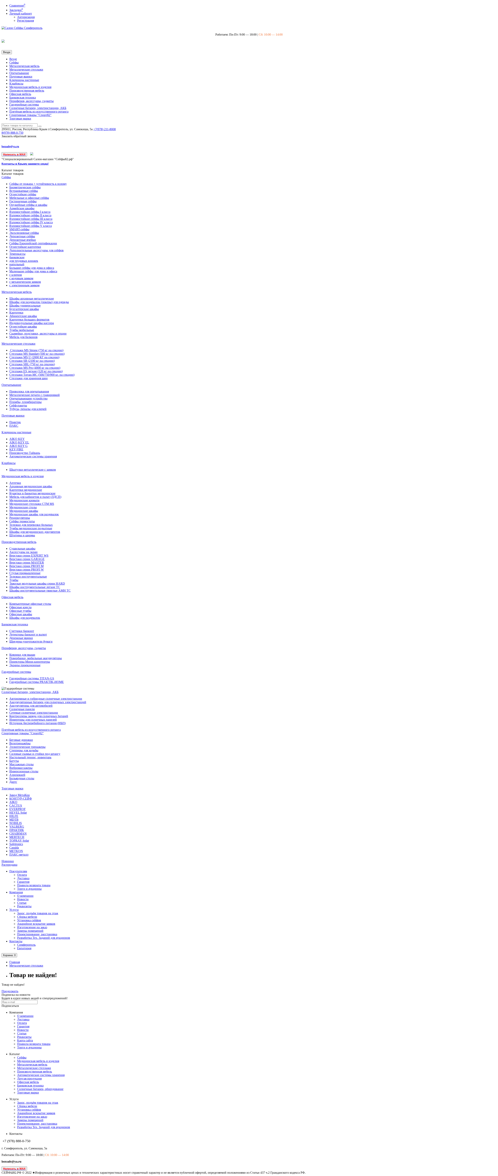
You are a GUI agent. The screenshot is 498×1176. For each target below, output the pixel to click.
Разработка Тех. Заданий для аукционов (43, 937)
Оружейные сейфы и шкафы (28, 204)
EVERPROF (17, 809)
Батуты (14, 760)
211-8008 (104, 129)
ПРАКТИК (16, 830)
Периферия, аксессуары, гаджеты (31, 101)
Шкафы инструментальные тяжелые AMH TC (40, 590)
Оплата (22, 874)
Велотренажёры (20, 743)
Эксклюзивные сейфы (24, 232)
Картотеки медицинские (25, 489)
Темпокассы (17, 253)
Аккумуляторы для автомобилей (31, 705)
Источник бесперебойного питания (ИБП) (37, 723)
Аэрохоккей (17, 774)
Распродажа (9, 864)
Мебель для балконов (23, 337)
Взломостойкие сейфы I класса (29, 211)
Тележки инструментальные (28, 576)
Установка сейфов (29, 920)
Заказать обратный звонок (19, 136)
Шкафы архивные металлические (31, 298)
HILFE (13, 816)
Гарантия (23, 881)
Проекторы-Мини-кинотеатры (29, 661)
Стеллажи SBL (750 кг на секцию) (32, 364)
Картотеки (16, 312)
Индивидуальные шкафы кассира (31, 323)
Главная (14, 962)
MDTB (13, 819)
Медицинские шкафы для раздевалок (34, 514)
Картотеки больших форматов (29, 319)
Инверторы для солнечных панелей (33, 719)
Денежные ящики (21, 638)
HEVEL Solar (18, 812)
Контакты (15, 941)
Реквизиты (24, 906)
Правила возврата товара (33, 885)
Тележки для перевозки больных (31, 524)
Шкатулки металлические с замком (32, 469)
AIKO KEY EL (19, 442)
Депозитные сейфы (22, 236)
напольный (16, 264)
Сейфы (14, 62)
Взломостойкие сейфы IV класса (31, 222)
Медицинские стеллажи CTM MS (31, 503)
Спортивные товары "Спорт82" (30, 115)
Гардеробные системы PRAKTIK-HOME (36, 682)
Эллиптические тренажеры (27, 746)
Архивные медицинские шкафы (30, 486)
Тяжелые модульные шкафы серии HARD (37, 583)
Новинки (8, 861)
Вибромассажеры (20, 767)
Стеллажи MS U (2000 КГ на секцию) (34, 357)
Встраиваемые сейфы (23, 190)
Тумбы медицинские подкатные (30, 528)
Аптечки (15, 482)
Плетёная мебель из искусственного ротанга (38, 111)
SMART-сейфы (19, 229)
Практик (15, 422)
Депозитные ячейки (22, 239)
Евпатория (24, 948)
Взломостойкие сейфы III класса (30, 218)
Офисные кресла (20, 607)
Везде (13, 59)
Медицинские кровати (24, 500)
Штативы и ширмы (22, 535)
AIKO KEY (17, 439)
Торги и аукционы (29, 888)
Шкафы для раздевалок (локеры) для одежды (39, 302)
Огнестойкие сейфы (22, 194)
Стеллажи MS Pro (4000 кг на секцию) (34, 367)
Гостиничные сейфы (23, 201)
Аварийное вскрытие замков (36, 923)
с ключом (15, 274)
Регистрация (25, 20)
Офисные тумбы (20, 610)
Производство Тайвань (24, 453)
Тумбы (13, 580)
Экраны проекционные (24, 665)
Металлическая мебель (24, 66)
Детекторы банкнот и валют (28, 634)
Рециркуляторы (19, 517)
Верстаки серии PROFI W (26, 569)
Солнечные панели (22, 709)
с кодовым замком (21, 278)
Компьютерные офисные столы (30, 603)
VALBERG (16, 826)
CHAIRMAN (18, 833)
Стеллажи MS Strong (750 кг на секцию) (36, 350)
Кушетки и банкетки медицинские (32, 493)
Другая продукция (29, 1078)
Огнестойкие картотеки (25, 246)
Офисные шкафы (20, 614)
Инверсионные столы (23, 771)
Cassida (14, 847)
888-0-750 (12, 132)
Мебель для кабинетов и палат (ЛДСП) (35, 496)
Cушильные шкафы (22, 548)
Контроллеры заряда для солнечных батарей (38, 716)
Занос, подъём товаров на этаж (37, 913)
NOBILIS (15, 823)
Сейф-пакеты (18, 405)
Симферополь (26, 944)
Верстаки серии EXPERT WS (28, 555)
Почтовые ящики (20, 76)
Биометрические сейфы (25, 187)
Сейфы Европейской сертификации (33, 243)
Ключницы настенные (24, 80)
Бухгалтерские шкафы (24, 309)
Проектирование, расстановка (37, 934)
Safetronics (16, 844)
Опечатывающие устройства (28, 398)
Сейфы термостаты (22, 521)
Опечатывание (19, 73)
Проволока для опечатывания (29, 391)
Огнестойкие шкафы (23, 326)
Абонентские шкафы (23, 316)
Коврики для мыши (22, 654)
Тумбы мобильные (21, 330)
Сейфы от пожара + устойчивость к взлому (38, 183)
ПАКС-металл (18, 854)
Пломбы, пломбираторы (25, 402)
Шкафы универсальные (25, 305)
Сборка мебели (27, 916)
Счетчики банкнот (21, 631)
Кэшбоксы (16, 83)
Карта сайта (25, 1040)
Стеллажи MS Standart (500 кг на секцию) (37, 353)
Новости (23, 899)
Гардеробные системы (24, 104)
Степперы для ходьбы (23, 750)
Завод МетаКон (19, 795)
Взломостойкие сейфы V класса (30, 225)
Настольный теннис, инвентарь (30, 757)
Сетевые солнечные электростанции (33, 712)
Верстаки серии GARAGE (27, 559)
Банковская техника (22, 97)
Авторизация (26, 17)
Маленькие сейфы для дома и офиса (33, 271)
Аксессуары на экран (23, 552)
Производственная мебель (26, 90)
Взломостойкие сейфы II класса (30, 215)
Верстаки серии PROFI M (26, 566)
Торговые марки (20, 118)
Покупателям (18, 871)
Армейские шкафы (21, 208)
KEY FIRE (16, 449)
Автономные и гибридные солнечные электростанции (45, 698)
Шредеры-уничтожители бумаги (31, 641)
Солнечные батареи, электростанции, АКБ (37, 108)
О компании (25, 895)
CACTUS (15, 805)
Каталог (13, 173)
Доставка (23, 878)
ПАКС (13, 425)
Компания (16, 892)
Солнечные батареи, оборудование (40, 1089)
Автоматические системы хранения (33, 456)
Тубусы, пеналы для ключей (27, 409)
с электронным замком (24, 285)
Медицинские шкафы (23, 510)
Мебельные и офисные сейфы (29, 197)
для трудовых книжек (23, 260)
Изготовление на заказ (32, 927)
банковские (17, 257)
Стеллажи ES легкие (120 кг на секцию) (36, 371)
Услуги (14, 909)
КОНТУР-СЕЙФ (20, 798)
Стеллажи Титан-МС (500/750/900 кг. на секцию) (42, 374)
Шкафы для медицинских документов (34, 531)
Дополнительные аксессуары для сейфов (36, 250)
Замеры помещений (30, 930)
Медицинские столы (23, 507)
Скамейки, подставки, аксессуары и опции (38, 333)
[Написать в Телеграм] (32, 154)
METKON (16, 851)
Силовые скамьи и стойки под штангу (34, 753)
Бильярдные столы (21, 778)
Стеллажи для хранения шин (28, 378)
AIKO (13, 802)
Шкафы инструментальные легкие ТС (34, 587)
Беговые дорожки (21, 739)
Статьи (21, 902)
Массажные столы (21, 764)
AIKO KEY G (18, 446)
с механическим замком (25, 281)
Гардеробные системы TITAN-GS (31, 678)
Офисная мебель (20, 94)
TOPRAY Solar (19, 840)
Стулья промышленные (24, 573)
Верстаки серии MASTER (26, 562)
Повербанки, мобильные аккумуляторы (35, 658)
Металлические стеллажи (26, 69)
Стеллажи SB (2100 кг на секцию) (32, 360)
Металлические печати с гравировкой (34, 395)
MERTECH (16, 837)
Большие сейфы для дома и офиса (31, 267)
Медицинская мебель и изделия (30, 87)
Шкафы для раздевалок (24, 617)
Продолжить (10, 991)
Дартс (13, 781)
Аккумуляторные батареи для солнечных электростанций (47, 702)
